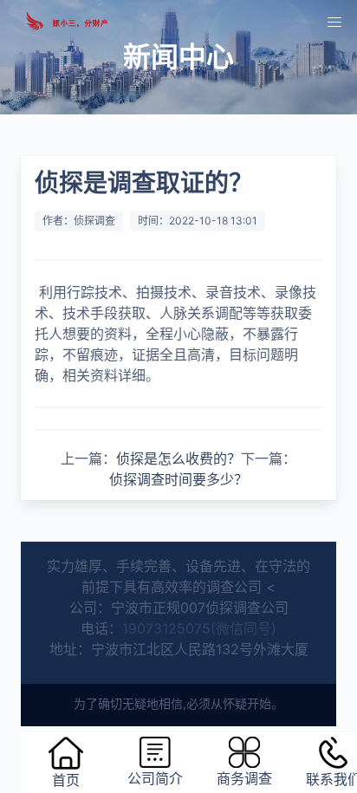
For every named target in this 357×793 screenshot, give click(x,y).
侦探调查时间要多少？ (178, 479)
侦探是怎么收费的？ (178, 458)
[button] (334, 22)
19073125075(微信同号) (199, 628)
